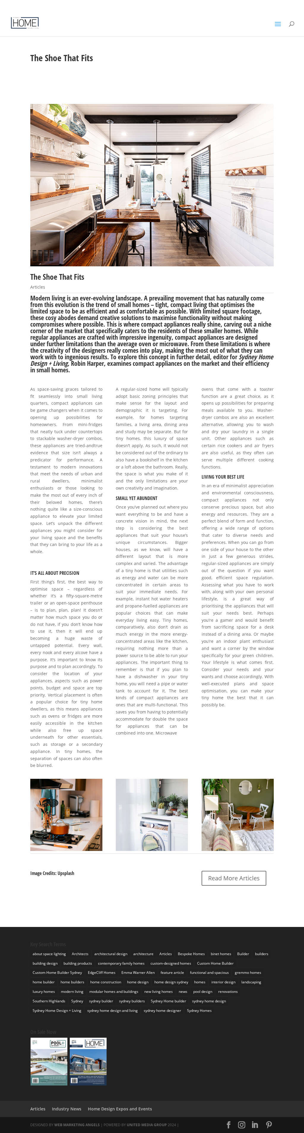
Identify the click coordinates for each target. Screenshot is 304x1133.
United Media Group (147, 1124)
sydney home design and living (112, 1010)
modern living (72, 991)
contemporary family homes (121, 963)
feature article (172, 972)
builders (261, 953)
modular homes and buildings (113, 991)
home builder (44, 982)
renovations (228, 991)
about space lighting (49, 953)
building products (78, 963)
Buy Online (285, 5)
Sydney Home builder (168, 1001)
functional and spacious (209, 972)
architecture (143, 953)
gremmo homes (248, 972)
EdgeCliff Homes (101, 972)
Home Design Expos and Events (120, 1109)
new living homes (158, 991)
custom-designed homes (171, 963)
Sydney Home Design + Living (57, 1010)
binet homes (221, 953)
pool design (202, 991)
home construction (105, 982)
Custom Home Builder (215, 963)
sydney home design (209, 1001)
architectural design (110, 953)
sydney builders (132, 1001)
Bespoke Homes (191, 953)
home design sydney (171, 982)
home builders (72, 982)
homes (199, 982)
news (183, 991)
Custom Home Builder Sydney (57, 972)
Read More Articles (234, 878)
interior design (223, 982)
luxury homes (44, 991)
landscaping (251, 982)
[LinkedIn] (235, 6)
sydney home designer (162, 1010)
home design (137, 982)
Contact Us (262, 5)
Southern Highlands (49, 1001)
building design (45, 963)
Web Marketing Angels (77, 1124)
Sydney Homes (199, 1010)
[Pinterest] (244, 6)
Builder (243, 953)
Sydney (77, 1001)
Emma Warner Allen (138, 972)
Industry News (66, 1109)
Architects (80, 953)
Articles (37, 287)
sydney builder (101, 1001)
